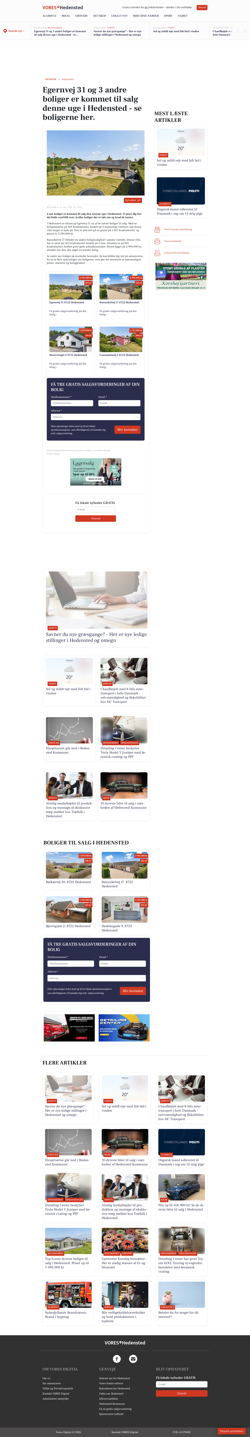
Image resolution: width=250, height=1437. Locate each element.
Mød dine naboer (146, 16)
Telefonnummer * (61, 397)
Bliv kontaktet (127, 429)
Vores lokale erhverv (111, 1383)
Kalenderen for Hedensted (114, 1388)
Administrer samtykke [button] (56, 1398)
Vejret (182, 16)
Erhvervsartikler (108, 1398)
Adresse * (56, 410)
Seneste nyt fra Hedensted (114, 1378)
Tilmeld (202, 7)
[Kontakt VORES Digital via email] (133, 1359)
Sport (168, 16)
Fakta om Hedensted (111, 1393)
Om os (46, 1378)
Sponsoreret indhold (111, 1414)
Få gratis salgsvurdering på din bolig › (67, 312)
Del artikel (130, 200)
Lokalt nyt (119, 16)
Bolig (66, 16)
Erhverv (81, 16)
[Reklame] (95, 472)
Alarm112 (49, 16)
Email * (102, 397)
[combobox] (49, 978)
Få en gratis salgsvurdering (115, 1409)
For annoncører (52, 1383)
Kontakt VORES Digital (56, 1393)
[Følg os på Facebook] (117, 1359)
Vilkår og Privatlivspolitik (58, 1388)
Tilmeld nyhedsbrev (232, 1431)
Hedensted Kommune (112, 1404)
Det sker (99, 16)
